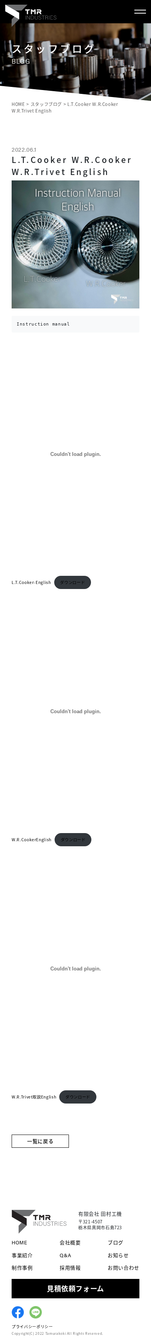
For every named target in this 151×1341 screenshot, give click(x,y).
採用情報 (70, 1267)
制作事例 (22, 1267)
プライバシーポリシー (32, 1326)
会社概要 (70, 1242)
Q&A (66, 1255)
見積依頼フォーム (75, 1288)
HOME (19, 1242)
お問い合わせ (123, 1267)
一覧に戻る (40, 1141)
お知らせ (118, 1255)
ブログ (116, 1242)
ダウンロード (72, 582)
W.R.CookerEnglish (31, 839)
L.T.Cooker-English (31, 582)
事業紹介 (22, 1255)
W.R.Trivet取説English (34, 1097)
